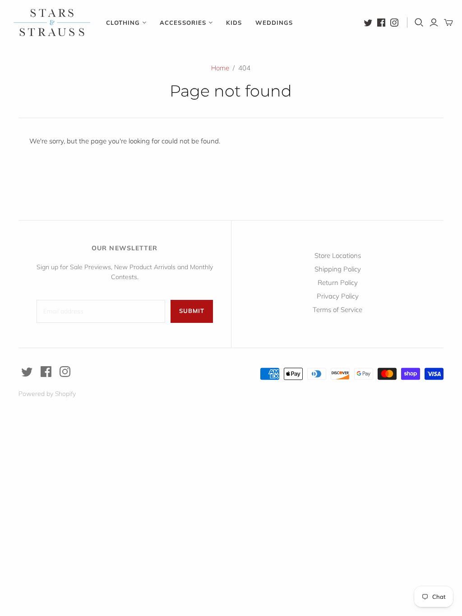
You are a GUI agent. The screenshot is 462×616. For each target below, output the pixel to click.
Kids (234, 22)
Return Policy (338, 282)
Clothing (123, 22)
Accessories (183, 22)
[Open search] (419, 22)
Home (220, 68)
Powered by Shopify (47, 394)
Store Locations (337, 255)
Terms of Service (337, 309)
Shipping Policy (337, 269)
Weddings (274, 22)
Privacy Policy (338, 296)
